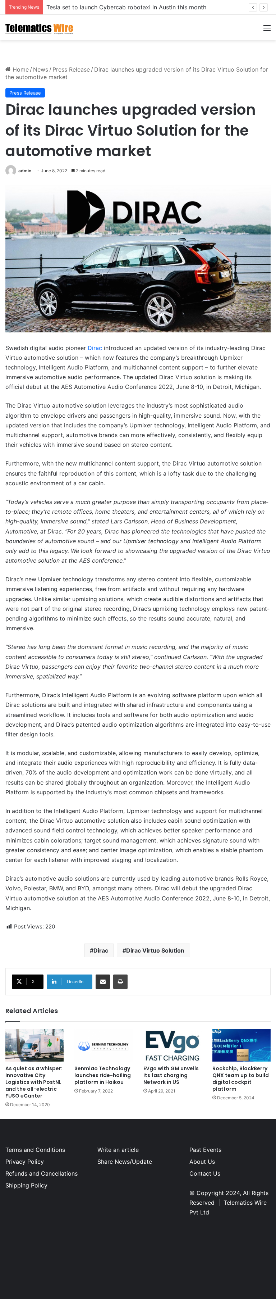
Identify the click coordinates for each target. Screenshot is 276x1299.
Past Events (205, 1149)
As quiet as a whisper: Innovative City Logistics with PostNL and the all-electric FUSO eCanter (34, 1082)
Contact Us (204, 1173)
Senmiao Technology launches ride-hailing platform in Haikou (102, 1075)
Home (20, 69)
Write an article (118, 1149)
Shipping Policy (26, 1185)
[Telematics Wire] (39, 27)
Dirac (95, 347)
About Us (202, 1161)
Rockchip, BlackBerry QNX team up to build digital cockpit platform (240, 1079)
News (40, 69)
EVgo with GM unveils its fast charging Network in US (171, 1075)
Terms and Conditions (35, 1149)
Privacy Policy (24, 1161)
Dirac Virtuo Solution (155, 950)
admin (24, 170)
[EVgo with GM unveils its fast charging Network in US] (172, 1045)
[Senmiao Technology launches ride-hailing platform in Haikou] (103, 1045)
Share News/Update (124, 1161)
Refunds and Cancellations (41, 1173)
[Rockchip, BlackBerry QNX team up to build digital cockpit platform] (241, 1045)
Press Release (71, 69)
